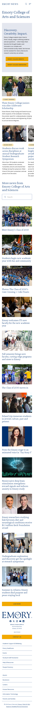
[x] (14, 621)
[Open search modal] (26, 4)
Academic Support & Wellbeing (12, 643)
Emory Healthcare (8, 648)
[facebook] (10, 621)
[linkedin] (23, 621)
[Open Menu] (30, 4)
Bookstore (6, 680)
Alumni (5, 675)
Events (5, 653)
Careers (5, 685)
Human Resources (8, 689)
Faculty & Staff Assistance (10, 658)
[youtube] (20, 621)
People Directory (8, 667)
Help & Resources (8, 662)
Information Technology (10, 694)
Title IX (25, 704)
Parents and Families (9, 699)
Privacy (20, 704)
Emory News (10, 4)
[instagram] (17, 621)
